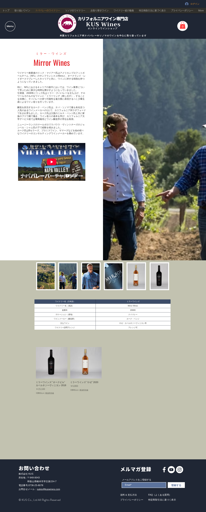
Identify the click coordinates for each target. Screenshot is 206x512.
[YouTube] (171, 469)
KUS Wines (103, 24)
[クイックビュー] (51, 363)
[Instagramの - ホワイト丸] (179, 469)
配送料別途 (50, 393)
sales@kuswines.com (48, 489)
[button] (10, 26)
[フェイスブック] (164, 469)
